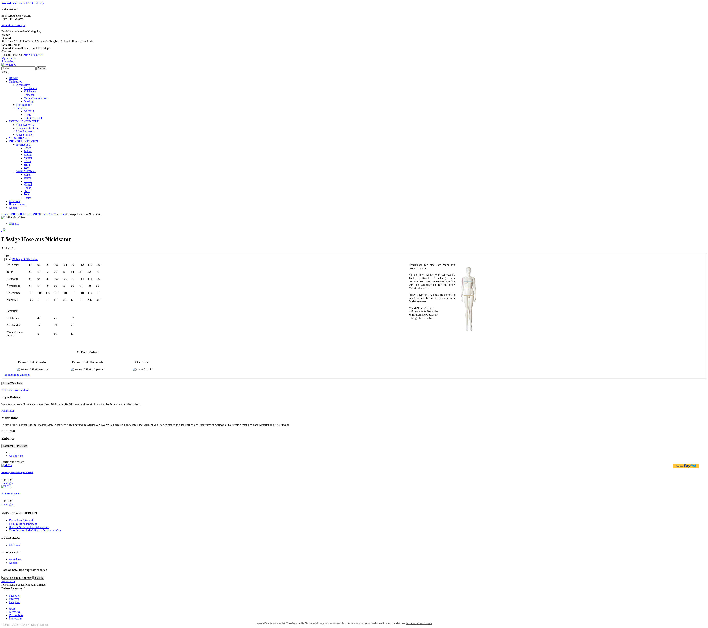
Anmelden (7, 61)
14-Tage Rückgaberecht (23, 523)
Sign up (39, 577)
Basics (27, 197)
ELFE (27, 114)
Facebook (8, 446)
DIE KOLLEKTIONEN (23, 141)
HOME (13, 78)
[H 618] (14, 223)
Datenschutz (16, 615)
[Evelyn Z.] (8, 64)
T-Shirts (20, 108)
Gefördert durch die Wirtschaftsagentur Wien (35, 530)
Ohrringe (29, 101)
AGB (12, 608)
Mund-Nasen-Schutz (36, 98)
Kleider (28, 154)
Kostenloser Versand (21, 520)
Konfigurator (23, 104)
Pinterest (22, 446)
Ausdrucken (16, 455)
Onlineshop (15, 81)
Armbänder (30, 88)
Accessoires (23, 84)
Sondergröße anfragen (17, 374)
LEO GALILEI (33, 118)
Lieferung (14, 611)
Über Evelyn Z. (25, 124)
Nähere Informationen (419, 623)
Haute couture (17, 204)
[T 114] (6, 486)
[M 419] (6, 465)
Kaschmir (14, 201)
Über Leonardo (25, 131)
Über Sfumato (24, 134)
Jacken (28, 151)
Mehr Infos (7, 410)
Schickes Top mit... (11, 493)
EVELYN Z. (23, 144)
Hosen (27, 148)
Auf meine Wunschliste (15, 390)
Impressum (15, 618)
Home (5, 214)
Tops (26, 167)
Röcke (27, 161)
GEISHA (29, 111)
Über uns (14, 545)
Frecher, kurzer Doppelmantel (17, 472)
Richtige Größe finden (25, 259)
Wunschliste (8, 581)
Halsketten (30, 91)
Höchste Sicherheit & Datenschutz (29, 527)
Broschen (29, 94)
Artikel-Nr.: (8, 248)
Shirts (27, 164)
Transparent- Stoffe (27, 128)
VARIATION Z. (26, 171)
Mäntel (28, 157)
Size (7, 256)
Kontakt (13, 207)
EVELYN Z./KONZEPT (24, 121)
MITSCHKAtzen (19, 138)
